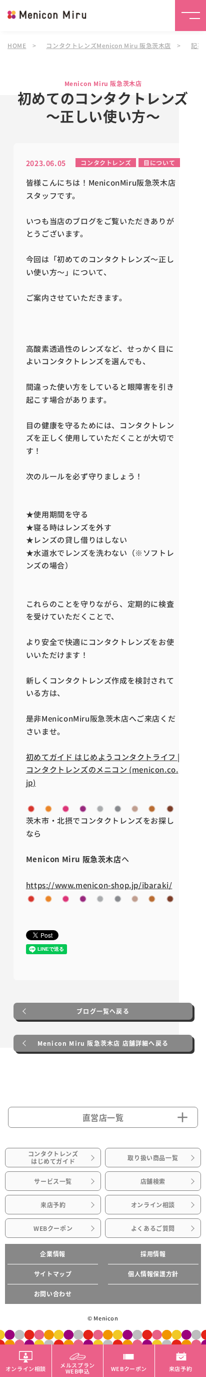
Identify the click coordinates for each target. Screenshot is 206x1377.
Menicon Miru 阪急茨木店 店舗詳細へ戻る (103, 1043)
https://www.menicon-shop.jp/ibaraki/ (99, 885)
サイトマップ (53, 1273)
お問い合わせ (53, 1293)
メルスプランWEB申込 (77, 1367)
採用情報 (153, 1253)
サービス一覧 (53, 1181)
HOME (17, 45)
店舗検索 (153, 1181)
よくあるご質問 (153, 1228)
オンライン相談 (153, 1204)
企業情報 (52, 1253)
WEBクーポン (53, 1228)
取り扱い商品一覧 (153, 1157)
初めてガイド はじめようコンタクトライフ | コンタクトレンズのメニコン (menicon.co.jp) (103, 770)
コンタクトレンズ (105, 162)
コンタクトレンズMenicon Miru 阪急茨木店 (108, 45)
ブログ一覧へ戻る (103, 1011)
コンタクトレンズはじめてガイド (53, 1157)
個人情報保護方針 (153, 1273)
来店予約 (53, 1204)
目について (159, 162)
